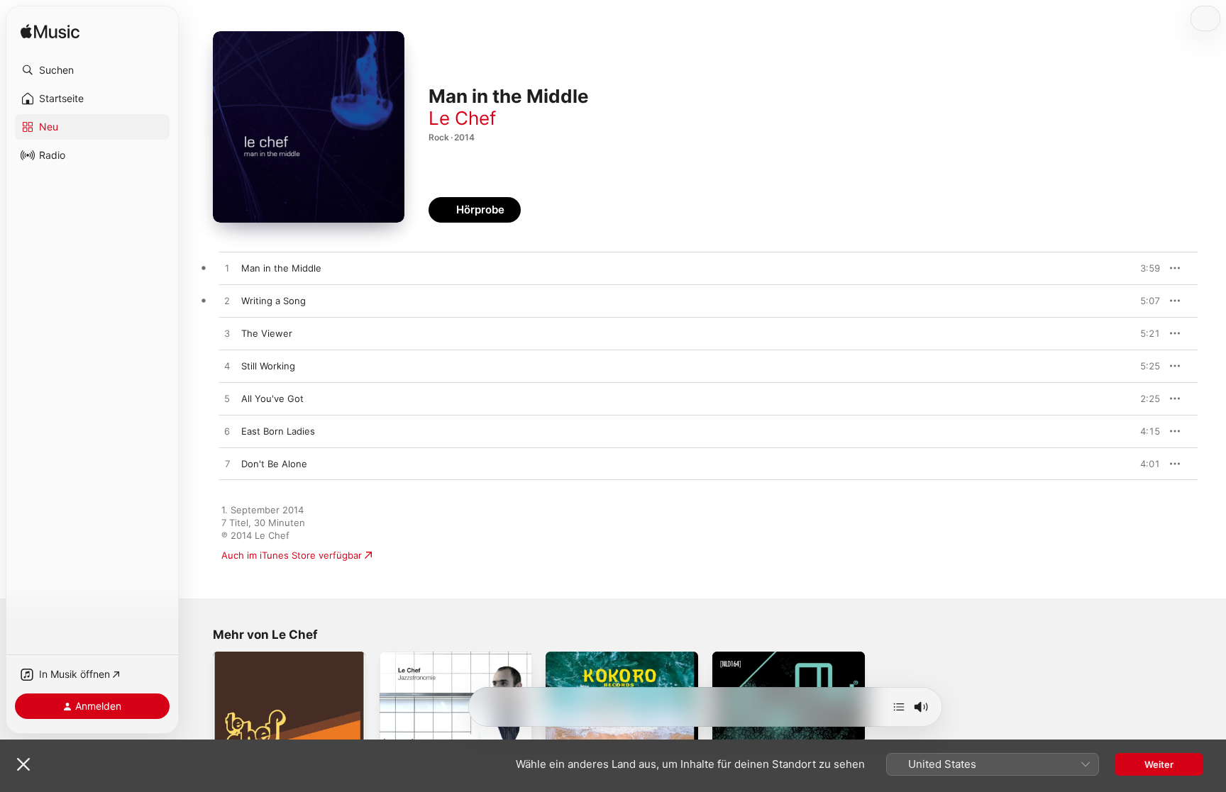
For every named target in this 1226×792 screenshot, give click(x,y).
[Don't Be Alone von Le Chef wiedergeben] (227, 464)
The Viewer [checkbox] (266, 333)
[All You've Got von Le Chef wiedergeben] (227, 399)
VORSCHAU (1140, 268)
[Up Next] (898, 707)
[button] (92, 70)
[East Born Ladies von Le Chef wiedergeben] (227, 431)
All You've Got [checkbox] (272, 398)
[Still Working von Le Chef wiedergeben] (227, 366)
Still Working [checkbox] (268, 366)
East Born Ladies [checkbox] (278, 431)
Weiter (1158, 764)
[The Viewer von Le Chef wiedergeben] (227, 334)
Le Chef (462, 118)
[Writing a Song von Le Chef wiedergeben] (227, 301)
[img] (50, 32)
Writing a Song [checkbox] (273, 300)
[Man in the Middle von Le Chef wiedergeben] (227, 268)
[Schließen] (23, 764)
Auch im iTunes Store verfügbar (291, 555)
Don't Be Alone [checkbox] (274, 463)
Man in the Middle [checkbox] (281, 268)
